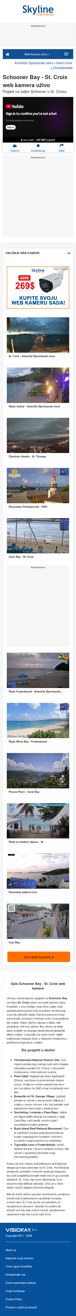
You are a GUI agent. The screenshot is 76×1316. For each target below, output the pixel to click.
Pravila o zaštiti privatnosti (21, 1307)
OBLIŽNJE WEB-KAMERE (23, 253)
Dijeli (61, 150)
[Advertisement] (38, 36)
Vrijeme (14, 150)
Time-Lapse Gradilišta (19, 1266)
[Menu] (66, 54)
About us (11, 1250)
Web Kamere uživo (36, 54)
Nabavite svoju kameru (19, 1258)
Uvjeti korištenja (15, 1291)
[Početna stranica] (7, 54)
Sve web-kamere (38, 956)
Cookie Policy (14, 1299)
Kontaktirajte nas (16, 1274)
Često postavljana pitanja (21, 1283)
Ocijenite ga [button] (38, 150)
